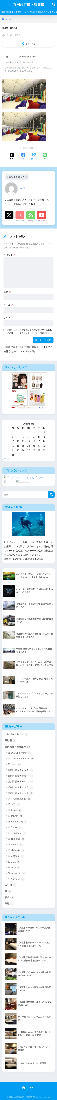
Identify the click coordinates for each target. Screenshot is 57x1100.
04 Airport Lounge (19, 798)
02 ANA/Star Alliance (20, 758)
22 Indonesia (16, 873)
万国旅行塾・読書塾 (29, 4)
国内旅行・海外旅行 (17, 746)
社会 (9, 897)
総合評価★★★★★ (20, 770)
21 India (13, 867)
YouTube (41, 221)
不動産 (10, 740)
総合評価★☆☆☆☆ (20, 793)
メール (8, 305)
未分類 (10, 885)
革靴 (9, 903)
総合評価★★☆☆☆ (20, 787)
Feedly (30, 221)
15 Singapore (16, 833)
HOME (30, 1088)
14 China (14, 827)
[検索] (51, 494)
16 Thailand (16, 839)
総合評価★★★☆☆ (20, 781)
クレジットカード (16, 734)
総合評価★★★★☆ (20, 776)
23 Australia (15, 879)
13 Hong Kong (17, 821)
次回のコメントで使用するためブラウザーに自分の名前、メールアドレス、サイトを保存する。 (29, 331)
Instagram (20, 221)
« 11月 (5, 459)
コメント (10, 255)
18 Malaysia (16, 850)
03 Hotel (14, 764)
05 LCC (13, 804)
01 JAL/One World (19, 753)
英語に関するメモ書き (11, 12)
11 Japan (14, 810)
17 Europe (15, 844)
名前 (7, 292)
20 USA (13, 862)
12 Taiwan (15, 816)
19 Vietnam (15, 856)
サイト (7, 317)
